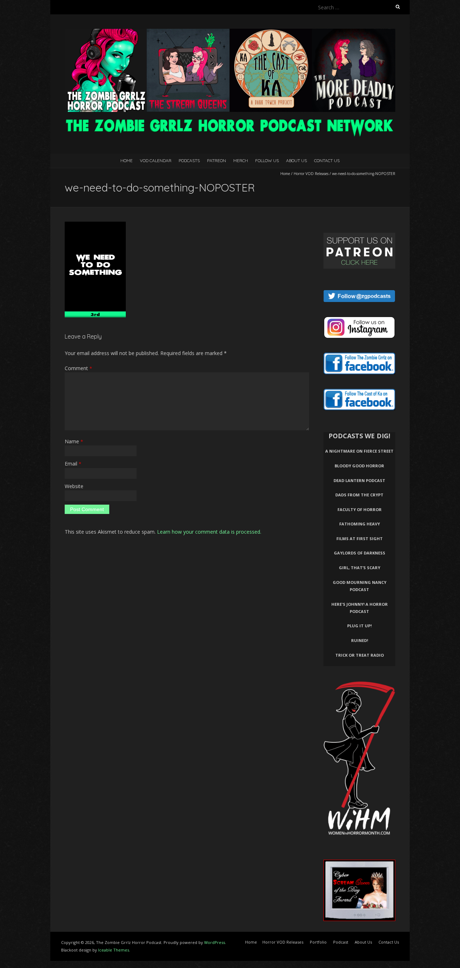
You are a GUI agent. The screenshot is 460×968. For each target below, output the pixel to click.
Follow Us (267, 160)
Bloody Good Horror (359, 465)
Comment (78, 368)
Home (126, 160)
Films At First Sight (359, 538)
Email (73, 463)
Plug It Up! (359, 625)
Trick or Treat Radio (359, 655)
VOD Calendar (155, 160)
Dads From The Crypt (359, 494)
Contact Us (327, 160)
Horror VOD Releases (311, 173)
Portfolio (318, 942)
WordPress (214, 942)
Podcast (340, 942)
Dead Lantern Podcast (359, 480)
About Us (296, 160)
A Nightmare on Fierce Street (359, 451)
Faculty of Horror (359, 509)
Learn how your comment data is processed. (209, 531)
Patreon (216, 160)
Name (74, 441)
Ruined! (359, 640)
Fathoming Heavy (359, 524)
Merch (240, 160)
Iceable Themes (113, 950)
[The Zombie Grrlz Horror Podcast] (230, 32)
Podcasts (189, 160)
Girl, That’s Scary (359, 567)
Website (74, 486)
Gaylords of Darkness (359, 553)
